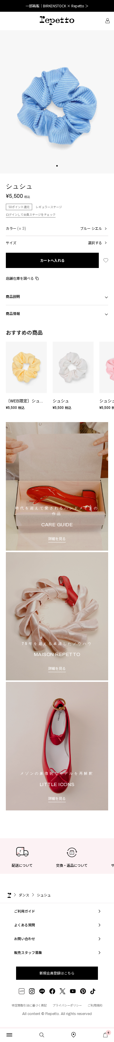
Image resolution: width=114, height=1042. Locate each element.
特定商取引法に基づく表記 (29, 1005)
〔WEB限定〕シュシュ (27, 401)
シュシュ (61, 401)
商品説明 (13, 296)
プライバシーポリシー (67, 1005)
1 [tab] (57, 172)
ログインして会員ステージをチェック (31, 214)
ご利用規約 (95, 1005)
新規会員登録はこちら (57, 972)
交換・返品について (72, 865)
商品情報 (13, 313)
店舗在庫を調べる (20, 278)
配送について (22, 865)
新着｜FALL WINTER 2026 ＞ (57, 5)
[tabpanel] (57, 101)
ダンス (24, 894)
